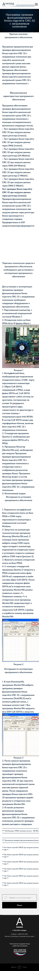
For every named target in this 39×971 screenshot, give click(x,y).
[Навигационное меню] (36, 4)
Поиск (19, 905)
